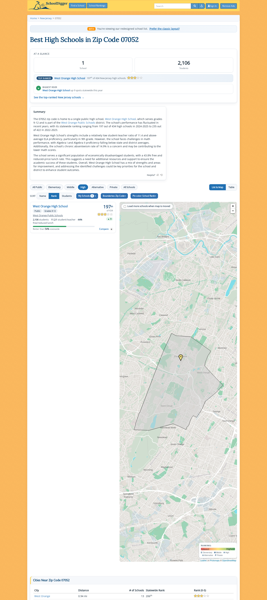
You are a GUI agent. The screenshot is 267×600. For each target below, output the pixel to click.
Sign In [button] (213, 5)
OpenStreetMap (229, 560)
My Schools (85, 195)
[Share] (201, 6)
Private (113, 187)
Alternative (98, 187)
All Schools (129, 187)
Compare (104, 229)
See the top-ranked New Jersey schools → (59, 97)
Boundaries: (113, 195)
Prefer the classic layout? (164, 28)
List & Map (217, 187)
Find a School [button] (77, 5)
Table (231, 187)
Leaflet (203, 560)
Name (42, 196)
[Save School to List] (111, 229)
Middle (70, 187)
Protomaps (215, 560)
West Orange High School (69, 78)
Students (67, 196)
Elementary (54, 187)
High (83, 187)
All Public (37, 187)
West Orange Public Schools (78, 122)
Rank (54, 196)
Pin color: (144, 195)
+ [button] (233, 206)
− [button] (233, 211)
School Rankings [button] (97, 5)
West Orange (42, 596)
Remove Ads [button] (228, 5)
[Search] (195, 6)
